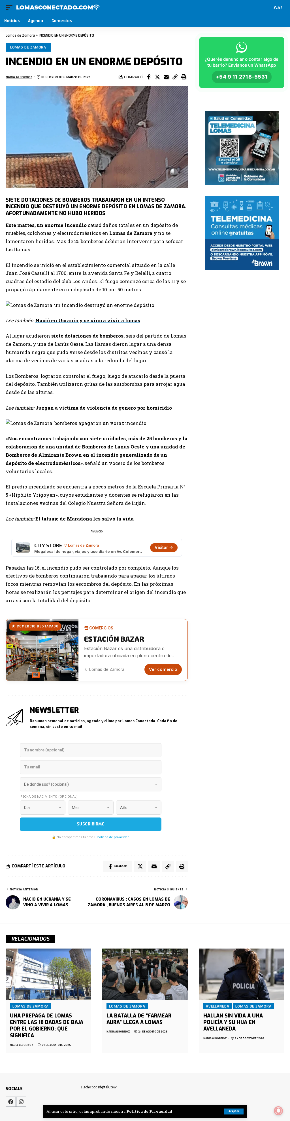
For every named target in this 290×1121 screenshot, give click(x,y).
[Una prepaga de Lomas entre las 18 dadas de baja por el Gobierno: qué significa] (48, 974)
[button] (175, 76)
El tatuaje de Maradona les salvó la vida (84, 518)
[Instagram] (21, 1102)
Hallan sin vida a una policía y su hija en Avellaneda (233, 1022)
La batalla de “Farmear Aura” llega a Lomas (138, 1019)
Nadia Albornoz (19, 77)
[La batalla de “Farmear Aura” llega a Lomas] (144, 974)
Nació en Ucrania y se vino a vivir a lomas (87, 320)
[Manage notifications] (278, 1110)
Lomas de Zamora (28, 47)
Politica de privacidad (113, 837)
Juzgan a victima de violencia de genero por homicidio (103, 407)
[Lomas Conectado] (57, 7)
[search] (266, 7)
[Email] (166, 76)
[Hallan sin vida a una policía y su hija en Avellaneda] (241, 974)
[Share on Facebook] (149, 76)
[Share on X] (157, 76)
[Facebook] (11, 1102)
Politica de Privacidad (149, 1111)
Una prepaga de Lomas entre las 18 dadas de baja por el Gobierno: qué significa (46, 1025)
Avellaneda (217, 1006)
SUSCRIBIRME (91, 824)
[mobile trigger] (10, 7)
